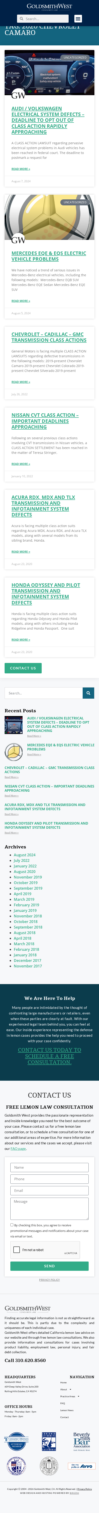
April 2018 (22, 938)
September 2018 (28, 927)
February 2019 (26, 904)
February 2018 (26, 949)
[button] (78, 18)
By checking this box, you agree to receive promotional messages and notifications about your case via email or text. (49, 1230)
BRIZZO (74, 1493)
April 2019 (22, 893)
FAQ (62, 1403)
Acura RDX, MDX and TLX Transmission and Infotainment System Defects (43, 506)
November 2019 (28, 877)
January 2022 (25, 866)
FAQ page (18, 1148)
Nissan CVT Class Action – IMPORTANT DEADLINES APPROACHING (45, 421)
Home (63, 1382)
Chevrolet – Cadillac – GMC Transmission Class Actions (49, 337)
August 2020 (24, 871)
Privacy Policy (49, 1279)
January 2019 (25, 910)
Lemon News (66, 1410)
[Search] (88, 693)
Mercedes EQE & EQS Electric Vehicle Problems (49, 256)
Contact (64, 1417)
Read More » (21, 169)
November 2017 (28, 966)
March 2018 (24, 943)
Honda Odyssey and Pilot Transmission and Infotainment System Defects (46, 594)
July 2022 (21, 860)
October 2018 (26, 921)
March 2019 (24, 899)
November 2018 (28, 916)
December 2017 (27, 960)
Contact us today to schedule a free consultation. (49, 1056)
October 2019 (26, 882)
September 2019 (28, 888)
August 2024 (24, 854)
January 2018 (25, 954)
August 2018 (24, 932)
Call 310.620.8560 (25, 1360)
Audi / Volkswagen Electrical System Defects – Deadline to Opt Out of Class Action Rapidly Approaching (48, 120)
